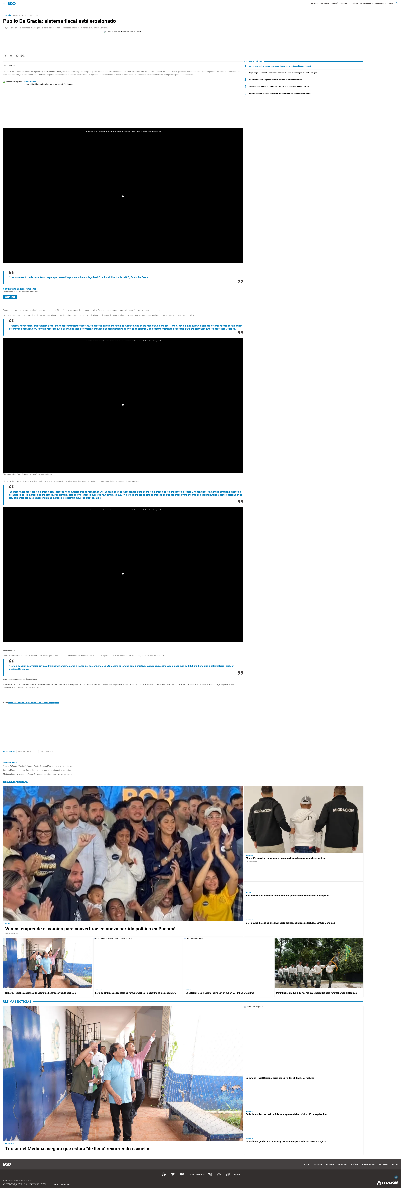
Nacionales (345, 3)
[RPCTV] (173, 1176)
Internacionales (366, 3)
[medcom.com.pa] (237, 1176)
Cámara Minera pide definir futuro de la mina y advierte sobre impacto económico (37, 770)
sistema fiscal (47, 752)
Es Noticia (324, 3)
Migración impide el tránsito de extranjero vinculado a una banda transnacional (286, 858)
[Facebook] (5, 56)
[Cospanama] (191, 1176)
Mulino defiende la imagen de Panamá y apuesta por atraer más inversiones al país (37, 774)
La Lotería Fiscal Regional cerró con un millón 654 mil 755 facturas (48, 84)
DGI (36, 752)
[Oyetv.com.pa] (182, 1176)
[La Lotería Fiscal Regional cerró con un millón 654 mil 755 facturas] (12, 82)
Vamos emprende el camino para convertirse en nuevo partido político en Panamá (280, 66)
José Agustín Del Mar (11, 933)
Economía (334, 3)
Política (355, 3)
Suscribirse (10, 297)
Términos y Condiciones (11, 1181)
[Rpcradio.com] (209, 1176)
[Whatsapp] (17, 56)
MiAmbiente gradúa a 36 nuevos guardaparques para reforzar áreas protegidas (316, 993)
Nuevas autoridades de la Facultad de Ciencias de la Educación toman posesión (279, 86)
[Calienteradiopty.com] (218, 1176)
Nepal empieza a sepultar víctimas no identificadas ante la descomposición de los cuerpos (283, 73)
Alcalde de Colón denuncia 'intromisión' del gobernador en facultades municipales (279, 93)
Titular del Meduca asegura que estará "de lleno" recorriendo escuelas (275, 80)
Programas (379, 3)
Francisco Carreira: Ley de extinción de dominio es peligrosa (33, 703)
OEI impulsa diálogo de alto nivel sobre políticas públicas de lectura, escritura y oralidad (290, 923)
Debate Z (314, 3)
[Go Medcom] (200, 1176)
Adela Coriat (11, 66)
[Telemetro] (163, 1176)
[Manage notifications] (396, 1177)
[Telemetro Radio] (228, 1176)
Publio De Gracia (24, 752)
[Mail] (22, 56)
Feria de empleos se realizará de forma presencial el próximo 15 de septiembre (135, 993)
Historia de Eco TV (27, 1181)
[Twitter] (11, 56)
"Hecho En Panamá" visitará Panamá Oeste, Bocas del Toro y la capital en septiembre (38, 766)
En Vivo (390, 3)
